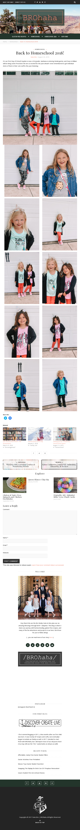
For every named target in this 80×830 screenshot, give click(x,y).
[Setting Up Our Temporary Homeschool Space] (64, 434)
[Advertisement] (40, 684)
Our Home (64, 36)
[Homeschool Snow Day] (39, 434)
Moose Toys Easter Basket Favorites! (31, 764)
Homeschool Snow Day (35, 441)
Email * (5, 545)
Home (5, 42)
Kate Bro (34, 57)
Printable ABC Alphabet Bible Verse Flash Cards (64, 496)
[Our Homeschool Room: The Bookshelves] (14, 434)
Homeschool (35, 36)
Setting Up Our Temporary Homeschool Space (61, 442)
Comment (6, 509)
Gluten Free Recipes (19, 36)
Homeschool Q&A (50, 36)
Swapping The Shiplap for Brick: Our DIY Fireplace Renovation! (38, 768)
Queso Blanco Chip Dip (38, 479)
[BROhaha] (40, 17)
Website (6, 553)
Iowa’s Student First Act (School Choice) (31, 773)
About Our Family (8, 2)
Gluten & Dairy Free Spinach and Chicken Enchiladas (12, 497)
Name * (5, 538)
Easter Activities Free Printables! (29, 759)
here (51, 637)
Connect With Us (20, 2)
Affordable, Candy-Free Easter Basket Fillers (33, 755)
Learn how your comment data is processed (48, 565)
